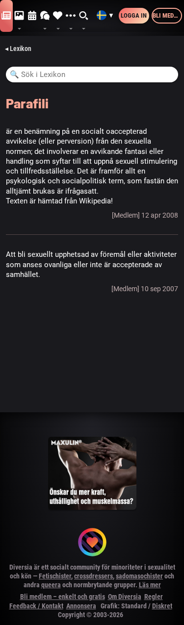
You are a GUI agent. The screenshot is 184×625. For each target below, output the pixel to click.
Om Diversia (124, 596)
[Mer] (70, 16)
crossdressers (93, 576)
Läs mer (150, 585)
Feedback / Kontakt (36, 606)
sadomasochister (139, 576)
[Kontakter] (58, 16)
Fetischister (55, 576)
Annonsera (81, 606)
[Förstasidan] (6, 16)
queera (51, 585)
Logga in (134, 15)
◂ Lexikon (18, 48)
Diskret (162, 606)
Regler (153, 596)
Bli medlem (167, 15)
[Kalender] (32, 16)
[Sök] (84, 16)
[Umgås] (45, 16)
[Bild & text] (19, 16)
